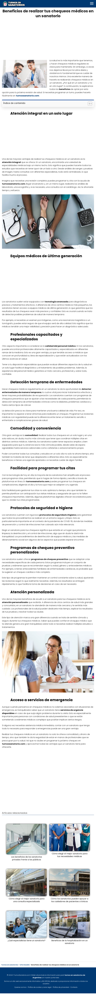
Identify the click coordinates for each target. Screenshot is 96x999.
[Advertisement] (48, 38)
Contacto (74, 987)
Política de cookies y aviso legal (39, 987)
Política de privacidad (61, 987)
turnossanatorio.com (27, 95)
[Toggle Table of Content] (89, 103)
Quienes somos (20, 987)
